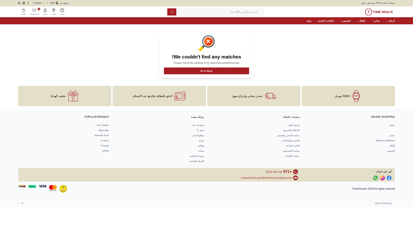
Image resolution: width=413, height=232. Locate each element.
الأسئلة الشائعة (197, 161)
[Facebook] (28, 3)
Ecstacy (105, 140)
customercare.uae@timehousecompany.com (266, 177)
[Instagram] (23, 3)
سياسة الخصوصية (291, 151)
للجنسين (391, 151)
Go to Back (206, 71)
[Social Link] (389, 177)
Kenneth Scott (102, 135)
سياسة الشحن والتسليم (288, 135)
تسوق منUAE (59, 3)
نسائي (392, 135)
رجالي (392, 125)
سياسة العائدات (292, 156)
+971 (279, 171)
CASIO (105, 151)
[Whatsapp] (19, 3)
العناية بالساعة (293, 145)
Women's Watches (385, 140)
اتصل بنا (200, 130)
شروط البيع (294, 125)
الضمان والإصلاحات (291, 140)
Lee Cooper (103, 125)
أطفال (392, 145)
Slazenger (104, 130)
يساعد (201, 151)
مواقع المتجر (198, 135)
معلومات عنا (198, 125)
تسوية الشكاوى (197, 156)
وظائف (201, 145)
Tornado (105, 145)
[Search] (171, 11)
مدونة (201, 140)
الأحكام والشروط (291, 130)
